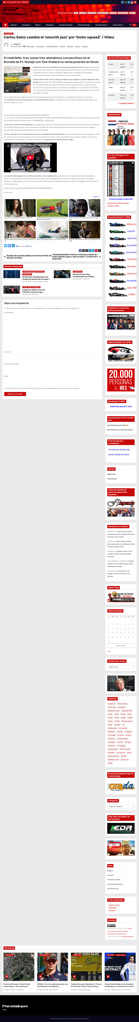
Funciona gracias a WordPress (59, 1019)
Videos (110, 763)
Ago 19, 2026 (77, 990)
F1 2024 (110, 721)
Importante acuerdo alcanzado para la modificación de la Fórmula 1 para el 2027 (121, 534)
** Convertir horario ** (126, 103)
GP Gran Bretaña (122, 739)
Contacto (112, 910)
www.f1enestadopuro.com (128, 936)
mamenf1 (17, 44)
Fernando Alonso (123, 13)
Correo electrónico (12, 364)
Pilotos (76, 13)
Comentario (9, 312)
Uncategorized (8, 33)
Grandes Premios (27, 271)
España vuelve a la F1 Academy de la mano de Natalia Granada (119, 554)
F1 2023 (130, 718)
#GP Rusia (70, 46)
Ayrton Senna (118, 25)
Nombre (8, 352)
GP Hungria (111, 742)
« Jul (108, 651)
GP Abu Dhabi (112, 728)
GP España (111, 739)
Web (6, 376)
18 (113, 632)
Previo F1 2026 (9, 955)
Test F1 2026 (26, 287)
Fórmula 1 (132, 13)
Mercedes (111, 753)
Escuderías (83, 13)
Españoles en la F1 (103, 13)
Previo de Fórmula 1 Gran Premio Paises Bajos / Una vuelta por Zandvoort (16, 986)
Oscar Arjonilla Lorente (40, 282)
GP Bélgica (128, 732)
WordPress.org (112, 889)
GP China (121, 735)
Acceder (110, 875)
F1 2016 (110, 714)
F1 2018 (123, 714)
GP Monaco (111, 746)
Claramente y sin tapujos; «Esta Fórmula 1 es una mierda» (118, 573)
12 (116, 628)
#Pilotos (77, 46)
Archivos (14, 25)
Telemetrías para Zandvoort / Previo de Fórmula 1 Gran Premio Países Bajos (86, 986)
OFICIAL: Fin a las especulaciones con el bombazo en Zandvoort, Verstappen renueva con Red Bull (52, 986)
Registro (110, 871)
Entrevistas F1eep (84, 25)
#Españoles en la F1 (52, 46)
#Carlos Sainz (30, 46)
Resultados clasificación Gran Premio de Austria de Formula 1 (35, 278)
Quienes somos (114, 905)
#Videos (84, 46)
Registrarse (111, 474)
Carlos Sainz (112, 707)
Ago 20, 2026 (10, 990)
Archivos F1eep (92, 13)
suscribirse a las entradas (117, 425)
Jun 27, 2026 (26, 282)
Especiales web (127, 711)
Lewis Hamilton (113, 749)
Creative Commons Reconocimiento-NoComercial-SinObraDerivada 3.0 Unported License (119, 931)
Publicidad (112, 908)
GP (123, 725)
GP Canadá (111, 735)
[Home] (5, 25)
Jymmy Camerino (124, 990)
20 (121, 632)
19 (116, 632)
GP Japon (128, 742)
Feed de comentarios (115, 884)
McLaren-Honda (125, 749)
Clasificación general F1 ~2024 (121, 406)
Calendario (50, 25)
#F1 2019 (62, 46)
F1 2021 (117, 718)
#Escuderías (40, 46)
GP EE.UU (128, 735)
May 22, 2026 (77, 279)
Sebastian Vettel (113, 760)
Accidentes (111, 704)
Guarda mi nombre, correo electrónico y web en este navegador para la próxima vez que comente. (43, 388)
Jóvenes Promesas (66, 25)
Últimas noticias (39, 271)
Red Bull (123, 756)
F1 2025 (117, 721)
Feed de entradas (113, 880)
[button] (130, 25)
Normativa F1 (121, 753)
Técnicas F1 (113, 13)
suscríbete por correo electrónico (120, 430)
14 (124, 628)
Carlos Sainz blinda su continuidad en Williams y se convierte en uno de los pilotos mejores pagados (120, 986)
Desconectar (112, 478)
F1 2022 (123, 718)
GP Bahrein (111, 732)
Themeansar (85, 1019)
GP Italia (120, 742)
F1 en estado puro (15, 14)
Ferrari (110, 725)
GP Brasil (120, 732)
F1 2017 (116, 714)
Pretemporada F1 (113, 756)
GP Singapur (122, 746)
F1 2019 (129, 714)
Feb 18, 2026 (26, 294)
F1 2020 (110, 718)
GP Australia (123, 728)
